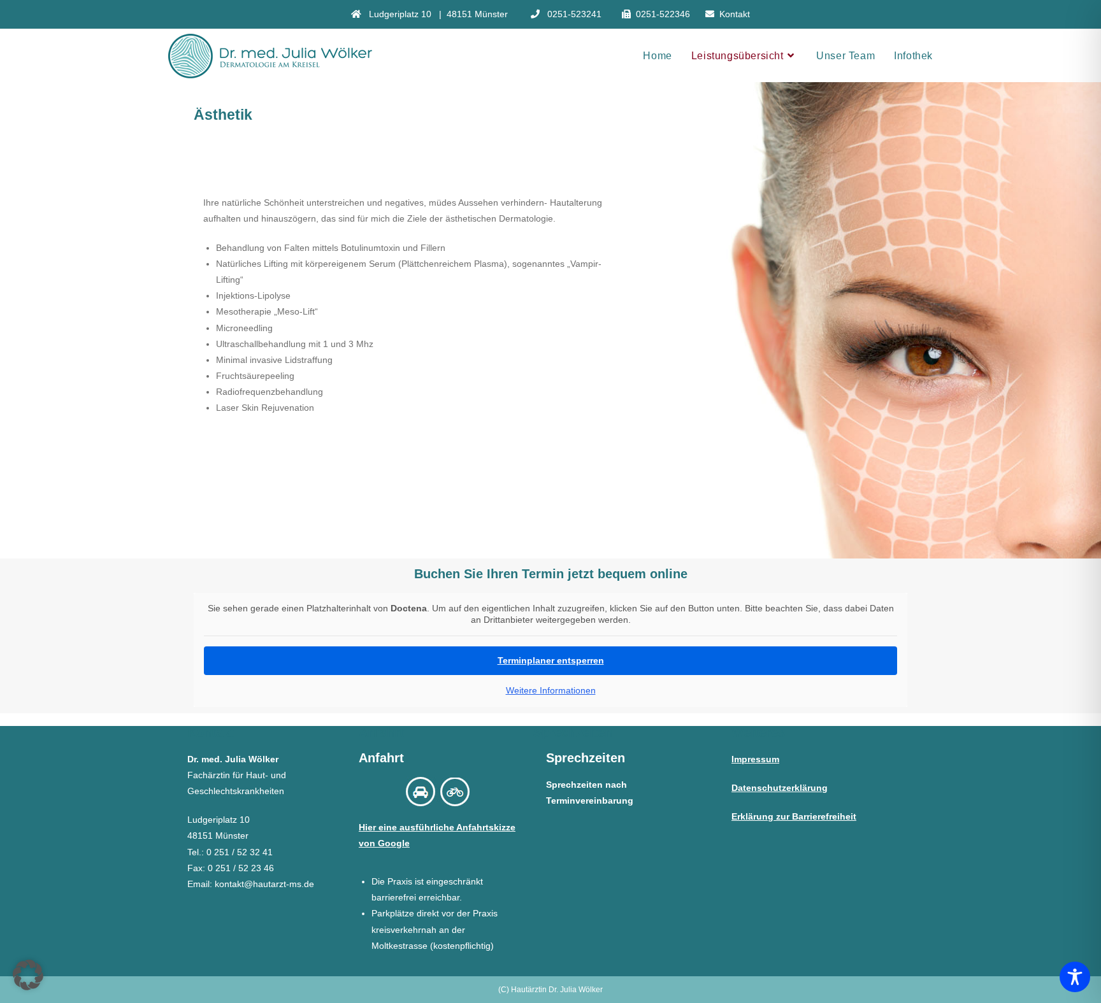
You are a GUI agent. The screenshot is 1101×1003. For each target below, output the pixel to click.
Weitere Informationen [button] (551, 690)
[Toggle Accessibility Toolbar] (1074, 976)
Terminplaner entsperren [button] (551, 660)
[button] (28, 975)
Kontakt (734, 14)
